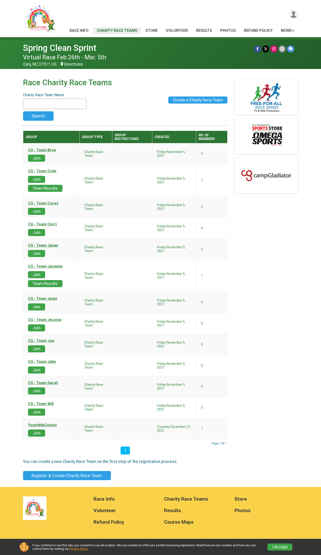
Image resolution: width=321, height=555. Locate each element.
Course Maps (179, 522)
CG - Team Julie (42, 362)
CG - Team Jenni (42, 299)
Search (38, 115)
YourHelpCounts (42, 425)
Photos (228, 30)
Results (204, 30)
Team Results (45, 188)
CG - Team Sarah (43, 383)
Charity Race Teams (117, 30)
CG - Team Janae (43, 245)
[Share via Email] (282, 48)
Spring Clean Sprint (59, 48)
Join (36, 158)
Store (151, 30)
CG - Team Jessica (44, 320)
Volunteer (177, 30)
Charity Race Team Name (43, 95)
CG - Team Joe (41, 341)
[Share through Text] (290, 48)
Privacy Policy (79, 549)
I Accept (280, 547)
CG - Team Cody (42, 171)
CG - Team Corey (43, 203)
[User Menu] (293, 13)
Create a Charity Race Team (198, 100)
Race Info (79, 30)
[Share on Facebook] (257, 48)
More (286, 30)
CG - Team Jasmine (45, 266)
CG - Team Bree (42, 150)
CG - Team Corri (42, 224)
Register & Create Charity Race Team (66, 475)
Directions (73, 64)
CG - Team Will (41, 404)
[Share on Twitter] (265, 48)
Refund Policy (258, 30)
